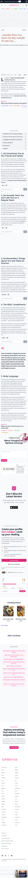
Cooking (3, 8)
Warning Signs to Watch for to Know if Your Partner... (14, 651)
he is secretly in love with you (14, 666)
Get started (22, 591)
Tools (16, 825)
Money (21, 8)
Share (25, 74)
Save (20, 74)
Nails (3, 806)
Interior (3, 796)
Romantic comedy (5, 105)
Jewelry (16, 796)
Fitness (16, 783)
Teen (3, 819)
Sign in (3, 568)
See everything (5, 625)
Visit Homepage (14, 747)
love (3, 30)
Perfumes (17, 809)
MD (15, 74)
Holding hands (4, 430)
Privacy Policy (4, 846)
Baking (16, 770)
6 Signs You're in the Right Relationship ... (14, 677)
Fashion (3, 783)
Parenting (4, 809)
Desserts (7, 8)
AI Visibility (4, 835)
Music (16, 804)
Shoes (16, 812)
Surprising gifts (17, 430)
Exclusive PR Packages (6, 843)
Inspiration (17, 793)
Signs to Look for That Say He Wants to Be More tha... (14, 662)
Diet (2, 780)
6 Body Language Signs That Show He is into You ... (14, 669)
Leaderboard (5, 591)
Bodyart (16, 772)
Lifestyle (3, 798)
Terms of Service (5, 848)
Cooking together (5, 432)
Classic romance (17, 105)
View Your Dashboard (15, 564)
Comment (4, 460)
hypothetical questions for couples (14, 357)
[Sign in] (26, 5)
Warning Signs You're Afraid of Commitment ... (14, 680)
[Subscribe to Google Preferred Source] (8, 469)
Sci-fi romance (23, 105)
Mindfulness (16, 8)
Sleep (16, 814)
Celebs (16, 775)
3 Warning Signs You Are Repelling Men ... (14, 659)
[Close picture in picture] (16, 871)
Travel (16, 819)
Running (3, 812)
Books (3, 775)
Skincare (3, 814)
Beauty (3, 772)
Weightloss (4, 825)
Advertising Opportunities (7, 840)
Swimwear (17, 817)
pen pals (23, 221)
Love (16, 798)
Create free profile (14, 560)
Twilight (3, 822)
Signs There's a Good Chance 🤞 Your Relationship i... (14, 655)
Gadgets (3, 788)
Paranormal (17, 806)
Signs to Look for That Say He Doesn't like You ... (14, 673)
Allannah (4, 74)
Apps (24, 8)
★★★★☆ (24, 30)
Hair (16, 791)
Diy (11, 8)
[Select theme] (23, 5)
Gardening (17, 788)
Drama (11, 105)
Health (3, 793)
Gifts (3, 791)
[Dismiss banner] (25, 465)
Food (3, 785)
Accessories (4, 767)
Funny (16, 785)
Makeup (3, 801)
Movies (3, 804)
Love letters (10, 430)
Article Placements (6, 838)
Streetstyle (4, 817)
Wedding (17, 822)
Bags (3, 770)
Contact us (4, 833)
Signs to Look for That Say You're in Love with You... (14, 684)
